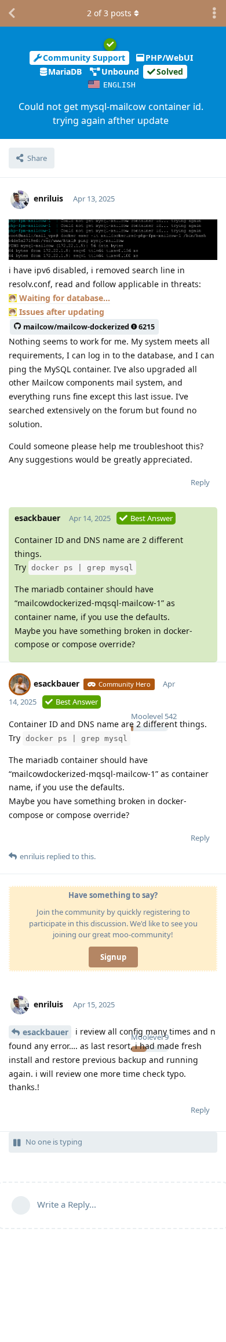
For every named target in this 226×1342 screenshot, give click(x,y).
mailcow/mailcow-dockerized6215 (89, 327)
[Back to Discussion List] (11, 13)
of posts (109, 13)
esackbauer (45, 1031)
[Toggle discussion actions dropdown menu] (214, 13)
